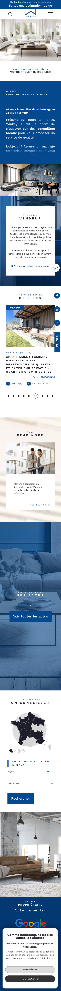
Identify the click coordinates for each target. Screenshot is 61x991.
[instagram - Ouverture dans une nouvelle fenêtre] (57, 310)
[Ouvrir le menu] (50, 14)
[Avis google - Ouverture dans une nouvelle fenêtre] (30, 923)
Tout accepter (30, 978)
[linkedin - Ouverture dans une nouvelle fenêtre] (57, 324)
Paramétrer (30, 969)
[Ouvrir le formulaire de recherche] (10, 14)
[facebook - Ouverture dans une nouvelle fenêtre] (57, 296)
